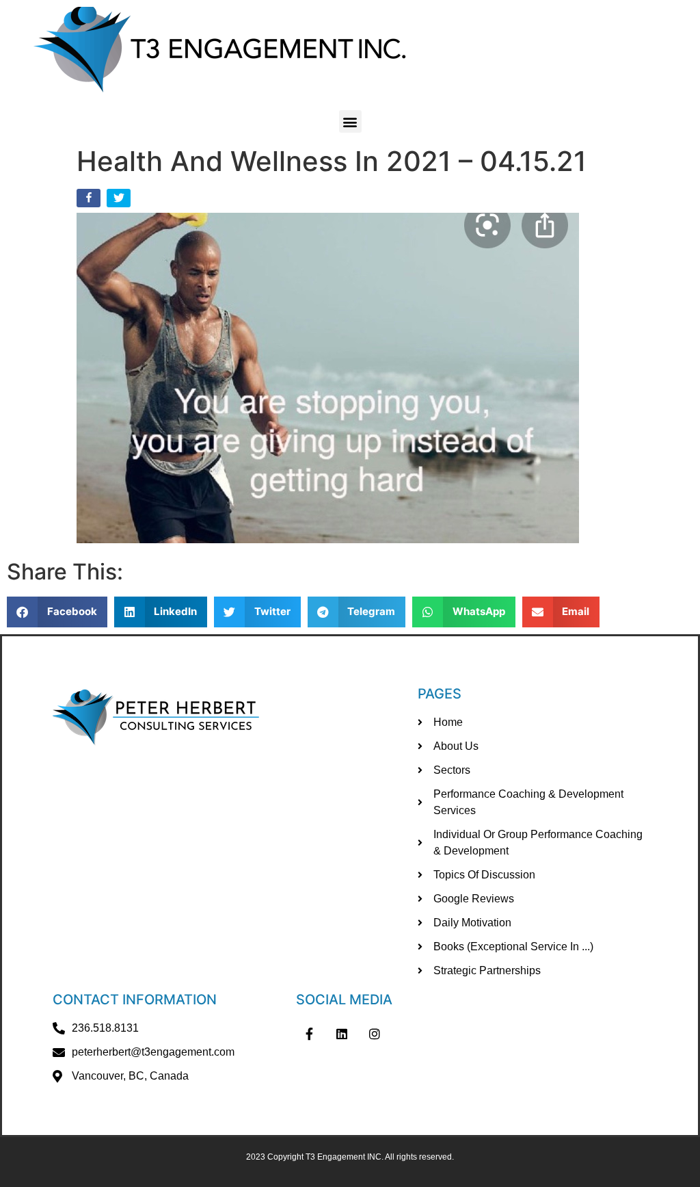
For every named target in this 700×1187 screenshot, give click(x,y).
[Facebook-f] (309, 1033)
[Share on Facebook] (90, 201)
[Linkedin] (342, 1033)
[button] (350, 121)
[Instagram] (374, 1033)
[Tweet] (120, 201)
